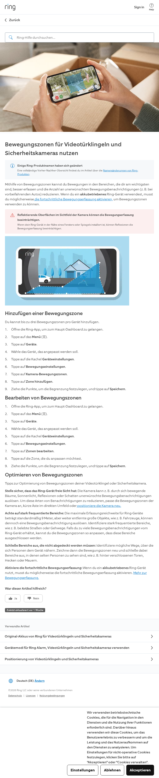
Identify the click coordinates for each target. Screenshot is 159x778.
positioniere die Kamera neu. (99, 506)
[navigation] (79, 34)
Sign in (139, 7)
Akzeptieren (140, 770)
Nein (36, 598)
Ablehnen (112, 770)
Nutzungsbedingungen (52, 695)
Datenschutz (15, 695)
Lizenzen (31, 695)
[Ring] (10, 7)
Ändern (40, 681)
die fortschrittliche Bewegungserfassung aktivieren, (73, 199)
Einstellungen (83, 770)
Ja (15, 598)
